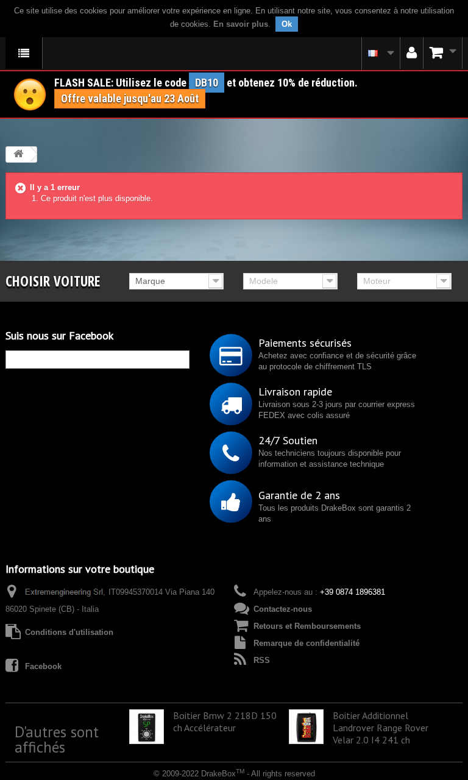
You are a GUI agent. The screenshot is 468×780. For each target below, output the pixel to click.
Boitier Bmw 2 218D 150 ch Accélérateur (225, 721)
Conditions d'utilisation (69, 632)
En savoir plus (240, 24)
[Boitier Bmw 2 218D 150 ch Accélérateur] (146, 726)
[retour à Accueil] (18, 154)
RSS (262, 660)
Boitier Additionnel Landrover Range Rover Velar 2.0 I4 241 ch (380, 727)
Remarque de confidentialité (307, 643)
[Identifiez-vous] (411, 53)
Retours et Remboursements (307, 626)
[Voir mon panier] (443, 53)
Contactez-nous (283, 609)
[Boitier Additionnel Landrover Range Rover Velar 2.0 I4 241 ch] (306, 726)
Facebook (43, 666)
